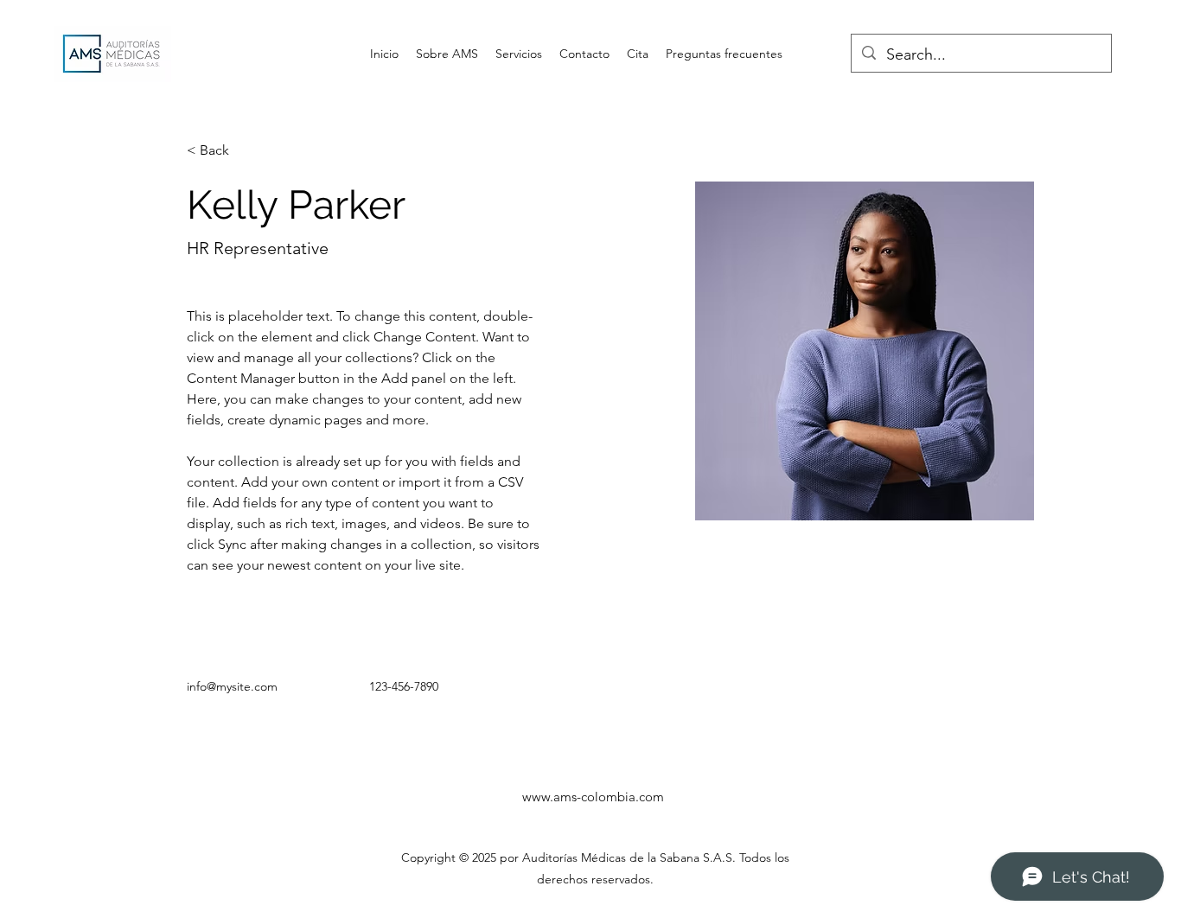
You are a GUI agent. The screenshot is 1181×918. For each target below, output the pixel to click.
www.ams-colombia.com (593, 796)
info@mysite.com (232, 686)
